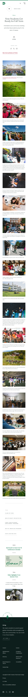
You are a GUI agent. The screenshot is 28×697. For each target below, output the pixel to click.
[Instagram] (10, 692)
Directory (5, 656)
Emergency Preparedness (19, 652)
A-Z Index (5, 681)
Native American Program (13, 528)
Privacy (4, 678)
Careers (17, 647)
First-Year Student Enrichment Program (11, 523)
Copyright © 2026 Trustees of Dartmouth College (13, 674)
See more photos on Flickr (10, 53)
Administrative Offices (6, 652)
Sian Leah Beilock (10, 533)
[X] (6, 692)
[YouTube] (13, 692)
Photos (14, 15)
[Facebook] (3, 692)
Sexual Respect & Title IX (6, 662)
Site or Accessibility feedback (9, 684)
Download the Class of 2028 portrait (9, 77)
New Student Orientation (13, 518)
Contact (4, 647)
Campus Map (5, 667)
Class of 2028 (9, 513)
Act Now (5, 638)
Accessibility (19, 662)
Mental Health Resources (19, 657)
